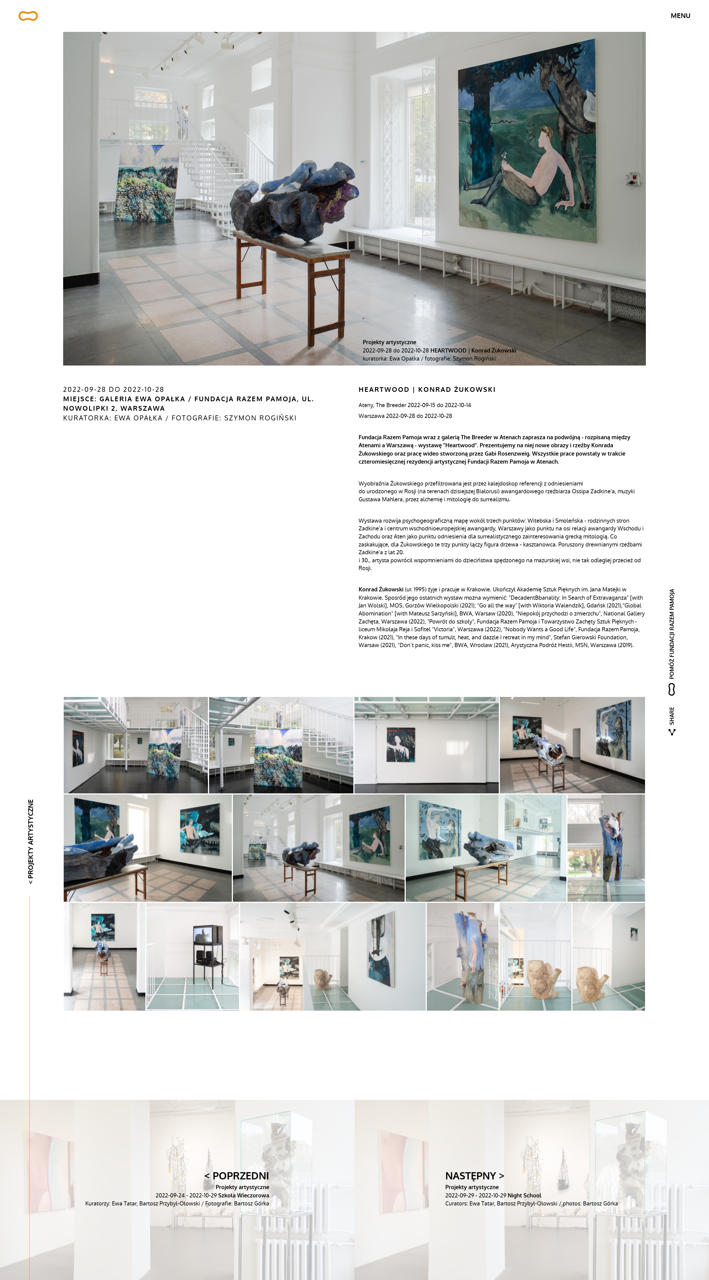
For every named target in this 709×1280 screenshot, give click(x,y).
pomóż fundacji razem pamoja (671, 634)
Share (671, 716)
